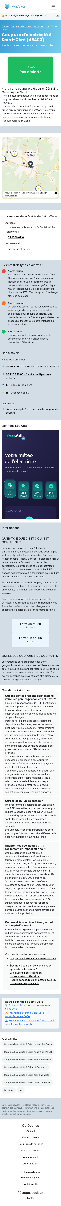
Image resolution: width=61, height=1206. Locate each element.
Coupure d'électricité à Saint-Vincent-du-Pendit (28, 1052)
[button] (30, 164)
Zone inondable (30, 1157)
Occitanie (39, 26)
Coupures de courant (21, 26)
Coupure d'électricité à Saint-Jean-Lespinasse (27, 1059)
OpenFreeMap (19, 192)
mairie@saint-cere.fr (19, 249)
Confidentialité (30, 1184)
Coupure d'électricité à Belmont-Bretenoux (25, 1067)
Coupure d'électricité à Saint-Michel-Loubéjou (27, 1082)
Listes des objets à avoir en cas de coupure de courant (32, 411)
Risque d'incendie (30, 1150)
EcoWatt (36, 109)
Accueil (5, 26)
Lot (57, 15)
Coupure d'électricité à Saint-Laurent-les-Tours (28, 1044)
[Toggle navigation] (53, 6)
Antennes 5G (30, 1163)
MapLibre (8, 192)
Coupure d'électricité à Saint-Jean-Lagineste (26, 1075)
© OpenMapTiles (32, 192)
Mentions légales (30, 1177)
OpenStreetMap (10, 195)
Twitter (30, 1198)
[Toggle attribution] (56, 193)
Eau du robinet (30, 1137)
